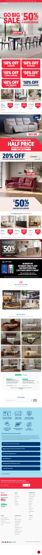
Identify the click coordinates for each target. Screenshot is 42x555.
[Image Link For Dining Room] (31, 324)
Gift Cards (30, 509)
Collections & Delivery (18, 531)
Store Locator (17, 496)
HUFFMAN (17, 230)
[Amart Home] (5, 3)
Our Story (16, 494)
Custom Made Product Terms (6, 522)
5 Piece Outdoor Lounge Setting (31, 106)
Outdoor (30, 504)
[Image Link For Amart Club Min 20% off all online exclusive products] (21, 156)
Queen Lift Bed (17, 105)
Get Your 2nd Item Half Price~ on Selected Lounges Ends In (21, 1)
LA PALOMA (31, 104)
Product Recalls (17, 532)
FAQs (16, 517)
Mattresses (31, 503)
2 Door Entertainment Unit (31, 232)
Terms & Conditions (4, 517)
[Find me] (31, 400)
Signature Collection (32, 494)
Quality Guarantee (18, 521)
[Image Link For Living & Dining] (11, 73)
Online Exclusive (31, 511)
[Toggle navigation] (1, 3)
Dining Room (31, 499)
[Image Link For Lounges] (11, 63)
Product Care (17, 524)
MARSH (2, 230)
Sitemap (16, 501)
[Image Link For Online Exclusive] (30, 83)
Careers (16, 498)
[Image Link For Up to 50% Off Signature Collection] (21, 248)
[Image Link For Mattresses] (11, 83)
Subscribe (26, 485)
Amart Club (17, 504)
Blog (15, 499)
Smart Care (17, 526)
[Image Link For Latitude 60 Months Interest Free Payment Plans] (21, 268)
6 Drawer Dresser (18, 231)
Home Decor (31, 508)
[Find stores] (35, 400)
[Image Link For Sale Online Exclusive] (21, 186)
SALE (30, 513)
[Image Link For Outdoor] (30, 73)
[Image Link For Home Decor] (31, 351)
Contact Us (17, 503)
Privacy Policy (3, 521)
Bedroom (30, 501)
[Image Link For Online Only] (11, 365)
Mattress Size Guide (18, 527)
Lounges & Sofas (31, 496)
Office (30, 506)
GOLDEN (30, 230)
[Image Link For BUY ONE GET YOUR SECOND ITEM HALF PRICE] (21, 132)
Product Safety (17, 522)
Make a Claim (17, 534)
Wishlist (30, 519)
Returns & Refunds (18, 519)
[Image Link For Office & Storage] (11, 351)
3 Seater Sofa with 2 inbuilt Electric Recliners (4, 107)
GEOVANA (17, 104)
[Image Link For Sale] (31, 365)
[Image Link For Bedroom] (30, 63)
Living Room (31, 498)
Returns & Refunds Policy (5, 519)
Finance (2, 524)
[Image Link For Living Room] (11, 324)
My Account (31, 517)
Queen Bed (3, 231)
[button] (39, 101)
